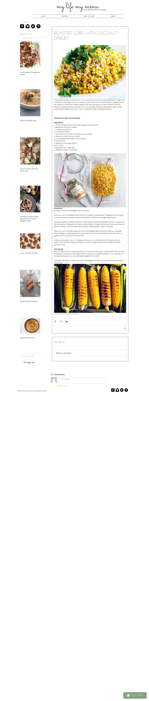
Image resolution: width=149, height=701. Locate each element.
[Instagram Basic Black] (27, 26)
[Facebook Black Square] (22, 26)
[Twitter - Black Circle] (33, 26)
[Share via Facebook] (55, 321)
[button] (89, 16)
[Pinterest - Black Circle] (38, 26)
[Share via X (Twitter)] (61, 321)
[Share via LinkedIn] (67, 321)
